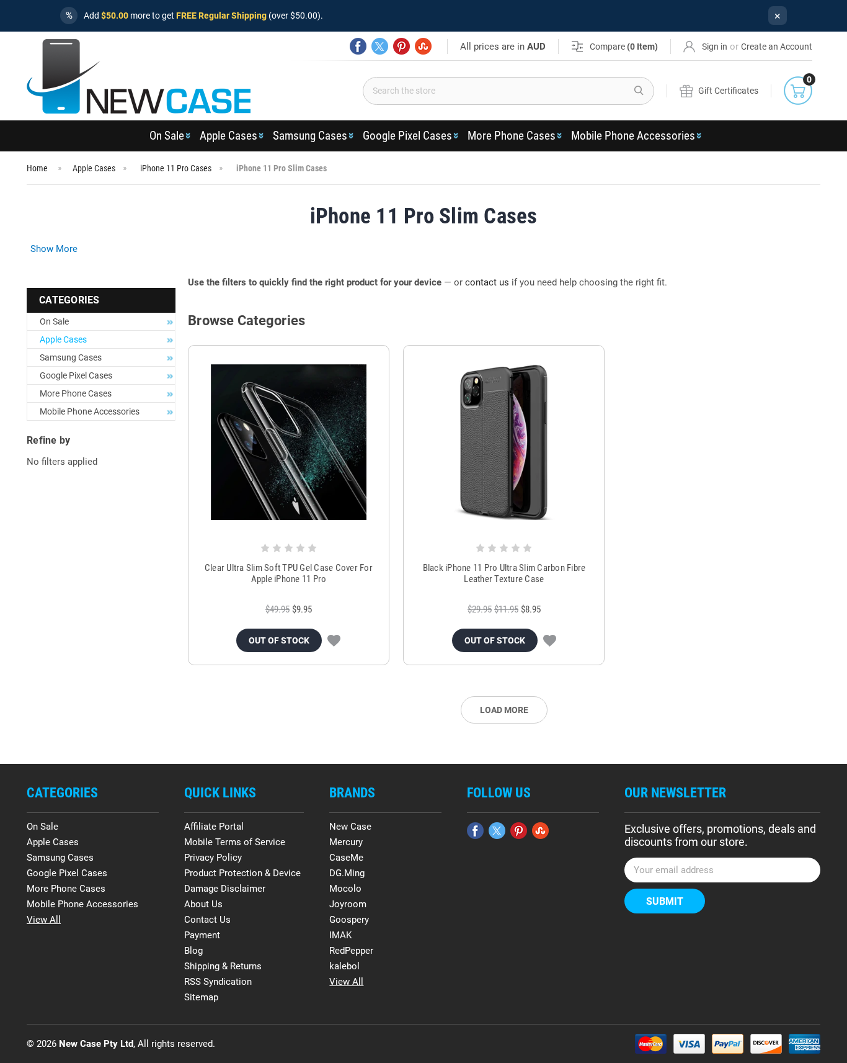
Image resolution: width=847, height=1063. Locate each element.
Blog (193, 950)
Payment (202, 935)
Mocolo (345, 888)
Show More (54, 248)
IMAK (340, 935)
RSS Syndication (218, 981)
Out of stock (279, 640)
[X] (379, 46)
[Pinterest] (401, 46)
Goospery (349, 919)
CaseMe (346, 857)
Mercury (346, 842)
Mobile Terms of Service (234, 842)
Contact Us (207, 919)
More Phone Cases (512, 135)
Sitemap (201, 997)
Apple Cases (228, 135)
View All (44, 919)
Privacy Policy (213, 857)
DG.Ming (347, 873)
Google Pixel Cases (407, 135)
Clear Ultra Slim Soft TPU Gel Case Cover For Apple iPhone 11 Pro (289, 573)
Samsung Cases (310, 135)
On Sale (166, 135)
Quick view (289, 442)
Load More (504, 710)
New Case (350, 826)
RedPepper (351, 950)
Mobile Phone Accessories (633, 135)
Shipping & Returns (223, 966)
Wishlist (333, 640)
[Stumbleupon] (423, 46)
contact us (487, 282)
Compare (624, 47)
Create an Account (776, 47)
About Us (203, 904)
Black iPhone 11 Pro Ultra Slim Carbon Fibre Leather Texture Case (504, 573)
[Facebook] (358, 46)
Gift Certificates (728, 91)
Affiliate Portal (214, 826)
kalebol (344, 966)
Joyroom (347, 904)
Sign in (714, 47)
